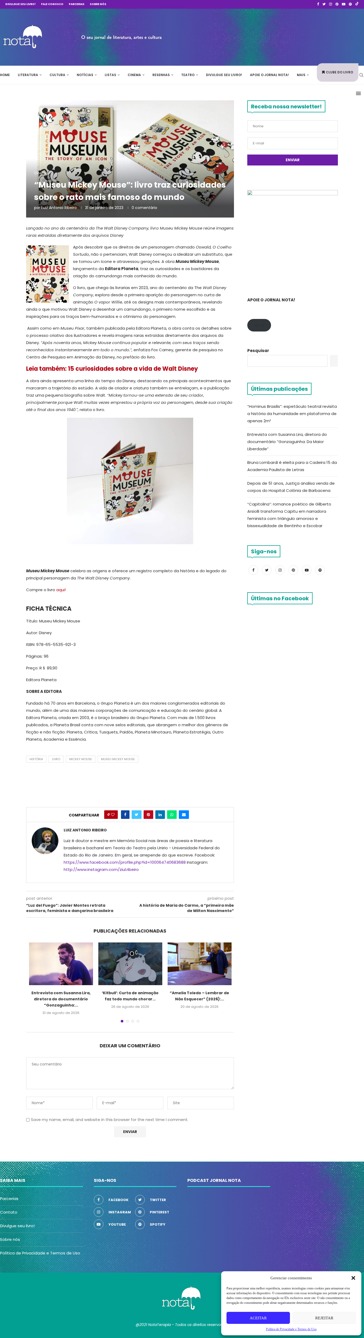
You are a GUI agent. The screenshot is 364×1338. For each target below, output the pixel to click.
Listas (110, 75)
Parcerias (76, 4)
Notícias (85, 75)
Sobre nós (98, 4)
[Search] (361, 75)
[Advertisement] (284, 36)
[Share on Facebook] (125, 814)
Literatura (28, 75)
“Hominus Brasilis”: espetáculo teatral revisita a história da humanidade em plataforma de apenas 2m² (292, 414)
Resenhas (161, 75)
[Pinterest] (336, 4)
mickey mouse (80, 759)
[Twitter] (324, 4)
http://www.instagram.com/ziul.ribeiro (101, 869)
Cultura (57, 75)
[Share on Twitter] (136, 814)
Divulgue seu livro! (20, 4)
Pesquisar (258, 350)
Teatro (188, 75)
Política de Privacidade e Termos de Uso (40, 1253)
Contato (8, 1212)
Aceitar (258, 1318)
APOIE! (259, 325)
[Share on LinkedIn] (160, 814)
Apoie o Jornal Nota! (269, 75)
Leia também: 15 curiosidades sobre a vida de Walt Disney (112, 369)
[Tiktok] (357, 4)
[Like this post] (113, 814)
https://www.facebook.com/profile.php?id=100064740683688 (125, 862)
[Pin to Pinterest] (148, 814)
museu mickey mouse (118, 759)
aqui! (60, 590)
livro (56, 759)
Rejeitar (324, 1318)
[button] (353, 1278)
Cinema (134, 75)
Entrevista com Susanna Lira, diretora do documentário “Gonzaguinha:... (61, 999)
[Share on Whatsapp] (172, 814)
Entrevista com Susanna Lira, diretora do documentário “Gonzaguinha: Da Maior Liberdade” (287, 442)
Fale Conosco (52, 4)
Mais (301, 75)
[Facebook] (318, 4)
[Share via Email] (184, 814)
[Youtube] (343, 4)
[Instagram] (330, 4)
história (36, 759)
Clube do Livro (339, 72)
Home (5, 75)
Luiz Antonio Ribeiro (59, 207)
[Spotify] (350, 4)
